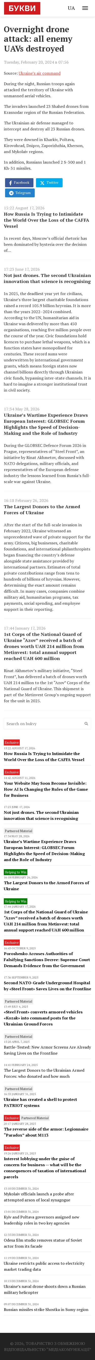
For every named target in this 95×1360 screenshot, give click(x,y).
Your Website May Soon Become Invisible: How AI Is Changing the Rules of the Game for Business (46, 789)
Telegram (23, 192)
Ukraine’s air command (40, 73)
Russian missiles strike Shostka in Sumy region (46, 1309)
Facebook (21, 182)
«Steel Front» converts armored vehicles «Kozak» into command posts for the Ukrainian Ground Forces (43, 1018)
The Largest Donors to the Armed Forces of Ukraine (42, 509)
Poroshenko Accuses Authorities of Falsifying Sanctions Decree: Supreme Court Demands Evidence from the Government (47, 959)
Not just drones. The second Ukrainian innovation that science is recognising (47, 278)
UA (71, 8)
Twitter (52, 182)
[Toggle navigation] (85, 8)
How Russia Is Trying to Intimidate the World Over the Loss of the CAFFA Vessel (46, 220)
